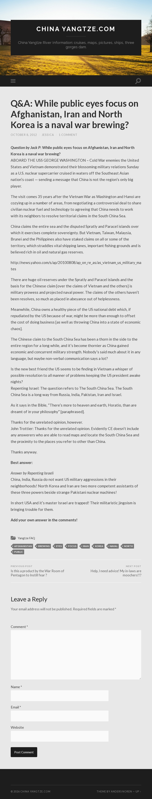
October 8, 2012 (24, 134)
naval (114, 546)
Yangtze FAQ (26, 538)
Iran (86, 546)
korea (99, 546)
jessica (48, 134)
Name (16, 687)
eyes (59, 546)
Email (16, 707)
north (128, 546)
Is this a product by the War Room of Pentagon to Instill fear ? (37, 571)
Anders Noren (121, 791)
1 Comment (68, 134)
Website (17, 727)
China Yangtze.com (76, 29)
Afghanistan (23, 546)
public (18, 551)
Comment (19, 626)
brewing (44, 546)
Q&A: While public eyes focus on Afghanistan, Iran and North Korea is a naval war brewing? (75, 114)
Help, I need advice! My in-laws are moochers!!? (116, 571)
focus (72, 546)
